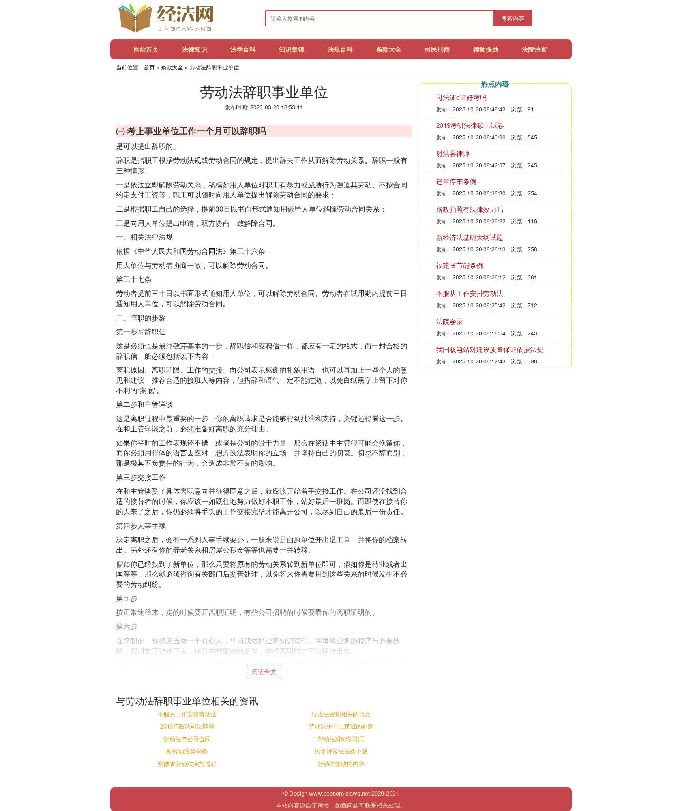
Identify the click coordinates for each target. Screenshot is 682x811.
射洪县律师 (453, 153)
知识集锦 (291, 49)
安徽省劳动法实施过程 (187, 763)
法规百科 (340, 49)
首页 (149, 67)
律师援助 (485, 49)
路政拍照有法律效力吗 (469, 209)
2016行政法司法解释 (187, 726)
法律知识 (194, 49)
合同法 (212, 250)
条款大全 (388, 49)
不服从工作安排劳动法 (187, 714)
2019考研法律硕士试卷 (470, 125)
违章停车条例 (456, 181)
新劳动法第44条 (187, 751)
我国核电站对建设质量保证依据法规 (489, 349)
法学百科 (243, 49)
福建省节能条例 (459, 265)
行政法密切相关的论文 (341, 714)
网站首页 (146, 49)
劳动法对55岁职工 (341, 738)
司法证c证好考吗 (461, 97)
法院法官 (534, 49)
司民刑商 (437, 49)
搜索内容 (513, 18)
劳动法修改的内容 (341, 763)
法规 (194, 160)
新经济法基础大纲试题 (469, 237)
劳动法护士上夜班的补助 (341, 726)
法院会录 (449, 321)
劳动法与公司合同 (187, 738)
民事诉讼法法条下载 (341, 751)
